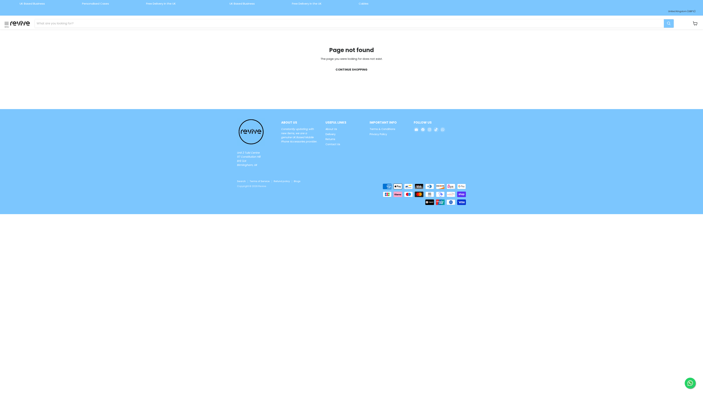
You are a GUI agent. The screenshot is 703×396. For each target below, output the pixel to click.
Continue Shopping (351, 69)
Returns (330, 139)
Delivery (331, 134)
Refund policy (282, 181)
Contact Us (333, 144)
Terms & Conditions (382, 129)
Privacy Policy (378, 134)
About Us (331, 129)
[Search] (669, 23)
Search (241, 181)
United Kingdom (681, 11)
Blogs (297, 181)
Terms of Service (260, 181)
